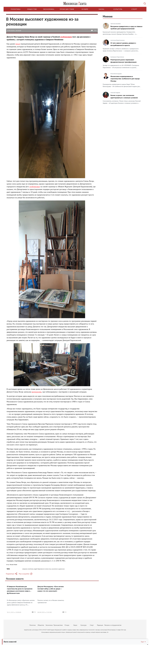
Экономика (48, 9)
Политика (16, 9)
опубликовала (66, 37)
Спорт (134, 9)
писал (17, 44)
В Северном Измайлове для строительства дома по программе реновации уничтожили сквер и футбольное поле (19, 589)
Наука (101, 9)
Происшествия (67, 9)
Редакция (100, 625)
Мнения (107, 16)
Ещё (142, 642)
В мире (85, 9)
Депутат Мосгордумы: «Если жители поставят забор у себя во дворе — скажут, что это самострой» (50, 588)
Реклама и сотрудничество (112, 625)
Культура (118, 9)
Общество (32, 9)
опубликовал (34, 186)
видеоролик (37, 392)
